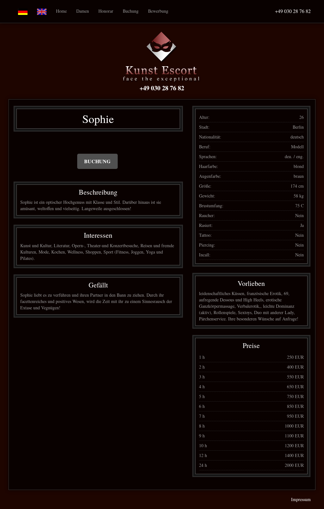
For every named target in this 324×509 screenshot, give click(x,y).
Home (61, 11)
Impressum (301, 499)
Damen (82, 11)
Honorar (105, 11)
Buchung (131, 11)
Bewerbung (158, 11)
